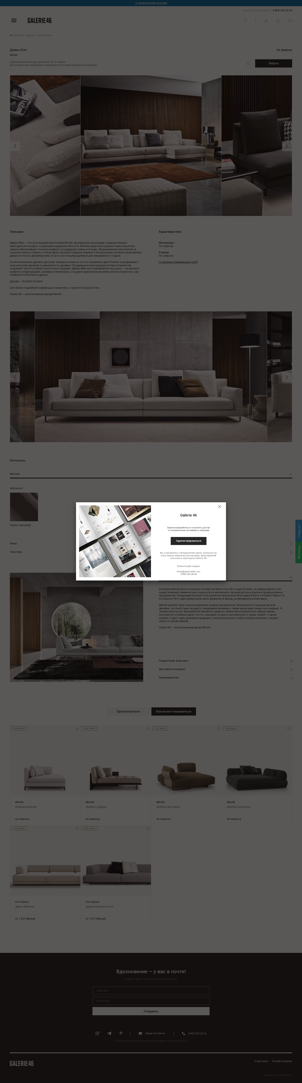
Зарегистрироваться (188, 540)
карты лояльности (206, 553)
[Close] (219, 506)
